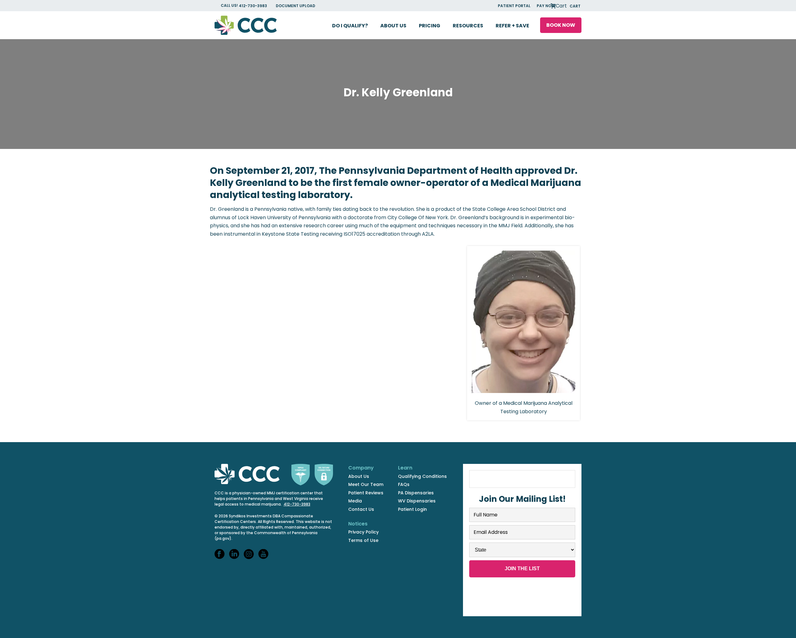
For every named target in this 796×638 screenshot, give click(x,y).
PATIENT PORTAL (514, 5)
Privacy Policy (363, 532)
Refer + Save (512, 25)
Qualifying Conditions (422, 476)
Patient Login (412, 509)
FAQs (404, 484)
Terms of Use (363, 540)
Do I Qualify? (350, 25)
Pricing (429, 25)
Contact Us (361, 509)
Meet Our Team (365, 484)
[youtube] (263, 554)
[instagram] (249, 554)
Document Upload (295, 5)
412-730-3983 (253, 5)
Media (355, 501)
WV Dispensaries (417, 501)
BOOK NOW (560, 25)
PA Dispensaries (416, 493)
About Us (393, 25)
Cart (567, 5)
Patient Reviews (365, 493)
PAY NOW (546, 5)
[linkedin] (234, 554)
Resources (468, 25)
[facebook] (219, 554)
